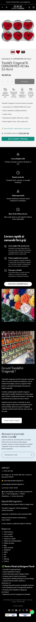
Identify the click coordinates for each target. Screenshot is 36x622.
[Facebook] (9, 610)
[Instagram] (13, 610)
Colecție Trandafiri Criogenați (11, 420)
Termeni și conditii (9, 538)
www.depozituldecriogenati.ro (13, 480)
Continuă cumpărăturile (18, 284)
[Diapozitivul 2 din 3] (18, 52)
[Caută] (6, 7)
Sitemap (6, 559)
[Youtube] (16, 610)
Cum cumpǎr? (8, 534)
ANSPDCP (7, 550)
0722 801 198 (14, 2)
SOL (5, 557)
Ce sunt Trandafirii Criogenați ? (12, 369)
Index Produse (8, 547)
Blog (5, 545)
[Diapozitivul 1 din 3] (13, 52)
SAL (5, 554)
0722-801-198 (24, 133)
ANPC (6, 552)
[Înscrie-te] (31, 455)
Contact (6, 561)
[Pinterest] (27, 610)
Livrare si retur (8, 536)
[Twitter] (23, 610)
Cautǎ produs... (9, 532)
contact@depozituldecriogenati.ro (13, 484)
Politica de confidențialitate (12, 541)
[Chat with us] (32, 612)
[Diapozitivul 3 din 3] (23, 52)
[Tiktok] (20, 610)
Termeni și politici (18, 606)
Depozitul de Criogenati (14, 600)
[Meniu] (2, 7)
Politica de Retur (9, 543)
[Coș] (33, 7)
